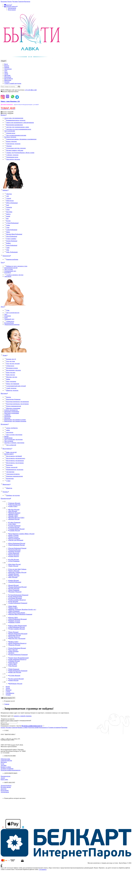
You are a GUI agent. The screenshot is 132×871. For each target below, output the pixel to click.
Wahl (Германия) (14, 669)
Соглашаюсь (43, 869)
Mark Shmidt (13, 606)
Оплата (9, 1)
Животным (7, 80)
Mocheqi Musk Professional (14, 234)
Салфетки (7, 414)
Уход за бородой (11, 445)
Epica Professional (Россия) (17, 543)
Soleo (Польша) (13, 651)
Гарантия (21, 1)
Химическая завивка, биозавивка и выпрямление (21, 139)
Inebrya (8, 214)
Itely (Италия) (13, 577)
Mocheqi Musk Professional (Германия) (20, 614)
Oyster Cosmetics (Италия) (17, 629)
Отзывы (8, 694)
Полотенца (7, 416)
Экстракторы (10, 472)
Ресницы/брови (9, 323)
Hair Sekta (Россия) (15, 564)
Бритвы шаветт (9, 454)
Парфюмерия (8, 438)
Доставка (15, 1)
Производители (5, 498)
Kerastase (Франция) (15, 591)
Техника (6, 82)
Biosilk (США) (13, 516)
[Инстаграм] (3, 98)
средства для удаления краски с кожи (17, 127)
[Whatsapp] (12, 98)
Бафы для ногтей (11, 452)
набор (8, 430)
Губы (7, 310)
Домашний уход (9, 319)
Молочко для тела (11, 377)
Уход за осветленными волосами (16, 135)
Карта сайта (4, 779)
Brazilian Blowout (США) (16, 517)
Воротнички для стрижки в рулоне (15, 419)
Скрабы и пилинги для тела (14, 275)
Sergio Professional (11, 245)
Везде (6, 64)
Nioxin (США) (13, 617)
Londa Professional (11, 229)
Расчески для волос (10, 137)
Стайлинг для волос (12, 155)
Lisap (7, 227)
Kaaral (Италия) (14, 585)
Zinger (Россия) (13, 680)
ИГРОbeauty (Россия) (15, 683)
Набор (8, 379)
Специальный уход (10, 271)
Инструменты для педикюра (15, 463)
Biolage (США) (13, 514)
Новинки (8, 690)
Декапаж (9, 146)
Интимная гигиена (12, 368)
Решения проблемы (12, 259)
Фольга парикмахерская (13, 406)
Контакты (27, 1)
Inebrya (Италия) (14, 571)
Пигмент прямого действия (14, 150)
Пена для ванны (11, 381)
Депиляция (7, 276)
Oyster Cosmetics (11, 238)
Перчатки (7, 418)
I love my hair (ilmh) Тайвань (17, 569)
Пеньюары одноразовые (11, 411)
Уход (5, 314)
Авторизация (12, 8)
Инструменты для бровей (14, 456)
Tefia (7, 250)
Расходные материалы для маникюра (17, 401)
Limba (8, 225)
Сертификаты (10, 693)
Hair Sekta (9, 212)
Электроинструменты (13, 474)
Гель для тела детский (13, 363)
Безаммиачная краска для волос (15, 120)
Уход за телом (8, 269)
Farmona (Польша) (14, 551)
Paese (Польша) (13, 632)
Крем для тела (10, 374)
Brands (8, 686)
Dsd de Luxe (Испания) (16, 540)
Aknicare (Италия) (14, 503)
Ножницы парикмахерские (14, 476)
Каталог (7, 113)
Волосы (6, 65)
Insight (8, 216)
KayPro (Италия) (14, 588)
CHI (7, 196)
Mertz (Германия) (14, 611)
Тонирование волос (12, 157)
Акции (8, 688)
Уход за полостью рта (12, 312)
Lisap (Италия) (13, 601)
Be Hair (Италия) (14, 509)
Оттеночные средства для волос (16, 148)
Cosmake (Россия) (14, 530)
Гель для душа (10, 361)
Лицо (6, 72)
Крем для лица (10, 372)
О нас (2, 763)
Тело (5, 70)
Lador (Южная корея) (15, 596)
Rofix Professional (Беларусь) (17, 643)
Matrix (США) (13, 608)
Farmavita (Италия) (15, 550)
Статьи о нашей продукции (12, 83)
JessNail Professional (15, 582)
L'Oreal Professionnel (12, 223)
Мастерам (7, 75)
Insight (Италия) (14, 574)
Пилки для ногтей (11, 467)
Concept (8, 198)
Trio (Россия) (13, 666)
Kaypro (8, 220)
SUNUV (11, 653)
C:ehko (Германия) (14, 522)
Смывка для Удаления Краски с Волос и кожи (20, 152)
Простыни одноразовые (11, 413)
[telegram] (17, 98)
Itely (7, 218)
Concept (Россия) (14, 527)
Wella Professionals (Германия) (18, 670)
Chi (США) (12, 524)
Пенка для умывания (12, 383)
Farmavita (9, 207)
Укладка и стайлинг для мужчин (14, 442)
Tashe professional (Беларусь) (17, 659)
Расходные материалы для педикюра (17, 404)
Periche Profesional (11, 241)
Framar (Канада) (14, 556)
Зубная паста (10, 321)
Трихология (7, 69)
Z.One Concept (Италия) (16, 679)
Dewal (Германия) (14, 538)
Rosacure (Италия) (14, 645)
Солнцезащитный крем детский (16, 386)
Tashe (8, 247)
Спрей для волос (11, 388)
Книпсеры (9, 465)
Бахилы (8, 397)
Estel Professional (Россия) (17, 545)
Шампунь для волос (12, 390)
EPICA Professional (12, 203)
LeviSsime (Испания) (15, 598)
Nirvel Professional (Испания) (18, 619)
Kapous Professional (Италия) (18, 587)
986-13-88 (31, 90)
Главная (6, 704)
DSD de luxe (10, 200)
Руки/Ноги (7, 272)
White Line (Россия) (15, 672)
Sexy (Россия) (13, 649)
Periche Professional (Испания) (18, 633)
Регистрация (12, 9)
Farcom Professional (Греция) (17, 548)
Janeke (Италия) (14, 580)
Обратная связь (5, 759)
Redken (8, 243)
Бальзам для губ (11, 359)
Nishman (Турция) (14, 622)
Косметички (10, 478)
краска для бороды (12, 428)
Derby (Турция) (13, 535)
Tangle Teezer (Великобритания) (19, 658)
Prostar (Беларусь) (14, 637)
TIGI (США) (13, 664)
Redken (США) (13, 641)
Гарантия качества (6, 760)
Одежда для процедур (11, 410)
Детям (6, 73)
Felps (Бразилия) (14, 553)
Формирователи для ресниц (14, 469)
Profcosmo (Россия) (15, 635)
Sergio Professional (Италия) (17, 648)
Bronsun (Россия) (14, 519)
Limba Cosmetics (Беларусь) (17, 600)
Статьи (8, 691)
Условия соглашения (54, 727)
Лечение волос (10, 133)
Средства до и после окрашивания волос (18, 129)
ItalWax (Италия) (14, 575)
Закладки (3, 789)
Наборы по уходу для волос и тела (16, 266)
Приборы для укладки (13, 495)
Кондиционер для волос (13, 370)
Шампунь (9, 488)
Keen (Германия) (14, 590)
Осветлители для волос (13, 143)
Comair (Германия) (14, 525)
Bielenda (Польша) (14, 513)
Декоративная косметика (11, 324)
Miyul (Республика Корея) (17, 612)
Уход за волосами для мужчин (13, 439)
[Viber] (7, 98)
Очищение (7, 316)
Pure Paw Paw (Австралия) (17, 638)
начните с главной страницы (22, 716)
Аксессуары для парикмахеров (13, 118)
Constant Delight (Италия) (17, 529)
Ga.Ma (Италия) (14, 559)
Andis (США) (13, 506)
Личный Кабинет (6, 785)
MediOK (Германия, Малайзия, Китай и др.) (22, 609)
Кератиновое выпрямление (14, 125)
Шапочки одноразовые (13, 408)
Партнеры (64, 727)
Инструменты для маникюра (15, 460)
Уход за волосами (9, 131)
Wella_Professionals (12, 252)
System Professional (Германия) (18, 654)
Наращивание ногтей (10, 267)
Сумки (8, 480)
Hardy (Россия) (13, 566)
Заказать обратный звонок (10, 91)
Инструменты (8, 78)
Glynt (7, 209)
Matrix (8, 232)
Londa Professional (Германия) (18, 603)
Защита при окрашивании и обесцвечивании (20, 122)
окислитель (9, 432)
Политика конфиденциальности (38, 727)
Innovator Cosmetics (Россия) (17, 572)
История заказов (6, 787)
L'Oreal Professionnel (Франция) (18, 595)
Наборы (6, 67)
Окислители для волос (13, 159)
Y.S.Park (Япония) (14, 675)
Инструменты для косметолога (15, 458)
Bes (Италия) (13, 511)
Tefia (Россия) (13, 662)
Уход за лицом (8, 441)
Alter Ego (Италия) (14, 504)
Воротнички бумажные (13, 399)
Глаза (6, 317)
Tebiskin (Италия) (14, 661)
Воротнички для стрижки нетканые (15, 421)
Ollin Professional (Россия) (17, 627)
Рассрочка (4, 1)
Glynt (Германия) (14, 561)
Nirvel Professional (11, 236)
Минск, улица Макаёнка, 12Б (10, 101)
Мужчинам (7, 77)
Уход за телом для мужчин (14, 434)
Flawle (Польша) (14, 554)
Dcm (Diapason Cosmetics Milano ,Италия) (21, 533)
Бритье (6, 436)
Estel (7, 205)
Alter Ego (9, 194)
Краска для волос (11, 141)
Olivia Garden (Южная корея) (18, 625)
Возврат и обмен (23, 727)
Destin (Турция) (14, 537)
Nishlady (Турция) (14, 620)
